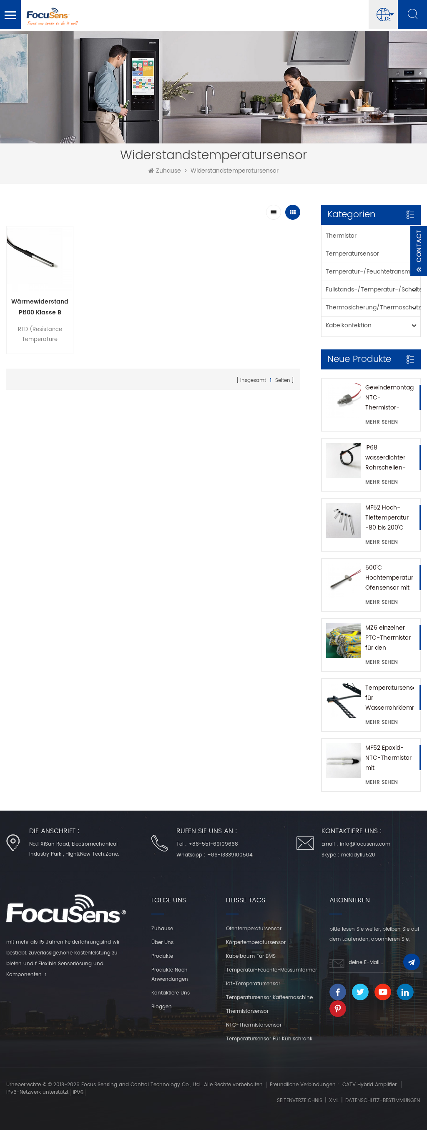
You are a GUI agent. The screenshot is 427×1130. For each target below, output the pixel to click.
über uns (162, 943)
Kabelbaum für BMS (251, 956)
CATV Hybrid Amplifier (369, 1085)
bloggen (161, 1007)
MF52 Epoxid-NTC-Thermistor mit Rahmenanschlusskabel (389, 758)
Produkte (162, 956)
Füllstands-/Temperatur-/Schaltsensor (373, 289)
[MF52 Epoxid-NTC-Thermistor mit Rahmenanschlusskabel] (343, 760)
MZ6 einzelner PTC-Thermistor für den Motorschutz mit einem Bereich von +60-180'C (388, 638)
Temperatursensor (352, 254)
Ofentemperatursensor (253, 929)
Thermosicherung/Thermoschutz (373, 307)
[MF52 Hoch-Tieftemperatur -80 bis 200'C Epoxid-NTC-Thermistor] (343, 520)
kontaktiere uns (170, 993)
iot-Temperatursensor (253, 984)
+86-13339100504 (230, 855)
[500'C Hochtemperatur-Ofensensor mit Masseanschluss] (343, 580)
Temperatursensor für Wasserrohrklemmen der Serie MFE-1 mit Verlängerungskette (389, 698)
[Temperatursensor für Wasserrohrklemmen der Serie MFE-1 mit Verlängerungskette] (343, 700)
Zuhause (168, 171)
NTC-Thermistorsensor (253, 1025)
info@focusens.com (365, 844)
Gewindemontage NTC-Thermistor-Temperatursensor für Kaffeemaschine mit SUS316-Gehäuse (389, 398)
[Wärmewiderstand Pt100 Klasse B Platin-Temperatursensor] (40, 259)
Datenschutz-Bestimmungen (382, 1101)
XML (334, 1101)
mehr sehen (381, 422)
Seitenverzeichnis (299, 1101)
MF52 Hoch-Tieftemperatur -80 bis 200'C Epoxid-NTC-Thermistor (387, 518)
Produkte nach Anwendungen (169, 974)
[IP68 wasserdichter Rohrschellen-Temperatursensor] (343, 460)
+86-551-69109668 (213, 844)
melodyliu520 (358, 855)
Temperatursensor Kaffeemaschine (269, 998)
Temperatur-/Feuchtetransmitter (373, 271)
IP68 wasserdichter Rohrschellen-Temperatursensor (389, 458)
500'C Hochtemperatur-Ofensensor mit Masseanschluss (389, 578)
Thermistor (341, 236)
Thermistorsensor (247, 1011)
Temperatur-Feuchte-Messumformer (271, 970)
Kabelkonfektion (349, 325)
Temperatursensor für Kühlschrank (269, 1039)
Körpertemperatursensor (256, 943)
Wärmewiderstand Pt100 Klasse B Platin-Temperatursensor (39, 307)
